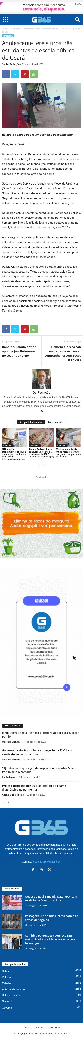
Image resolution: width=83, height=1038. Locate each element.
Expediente (54, 1027)
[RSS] (41, 411)
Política (6, 977)
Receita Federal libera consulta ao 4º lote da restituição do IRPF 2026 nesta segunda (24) (41, 453)
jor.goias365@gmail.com (47, 861)
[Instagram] (42, 870)
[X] (15, 74)
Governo (7, 1007)
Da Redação (13, 64)
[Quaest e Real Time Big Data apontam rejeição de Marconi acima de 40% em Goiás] (12, 902)
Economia (35, 445)
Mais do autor (55, 422)
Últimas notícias (11, 995)
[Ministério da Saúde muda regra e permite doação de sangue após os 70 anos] (68, 437)
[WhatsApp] (34, 74)
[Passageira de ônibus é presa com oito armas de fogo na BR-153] (12, 921)
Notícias (7, 971)
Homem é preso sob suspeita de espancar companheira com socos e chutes (63, 353)
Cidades (6, 983)
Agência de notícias (13, 794)
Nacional (15, 28)
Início (4, 28)
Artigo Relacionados (31, 422)
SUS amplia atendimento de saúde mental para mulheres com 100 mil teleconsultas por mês (14, 454)
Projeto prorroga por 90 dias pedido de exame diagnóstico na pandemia (34, 788)
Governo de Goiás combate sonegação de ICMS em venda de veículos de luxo (37, 752)
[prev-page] (39, 466)
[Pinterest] (25, 74)
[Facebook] (6, 74)
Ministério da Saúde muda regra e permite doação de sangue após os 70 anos (68, 453)
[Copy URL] (43, 74)
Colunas (39, 1027)
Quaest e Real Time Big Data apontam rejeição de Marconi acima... (51, 898)
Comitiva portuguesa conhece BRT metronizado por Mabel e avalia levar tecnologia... (51, 939)
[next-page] (44, 466)
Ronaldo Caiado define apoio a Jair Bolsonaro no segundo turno (19, 351)
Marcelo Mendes (11, 741)
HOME (27, 1027)
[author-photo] (41, 379)
